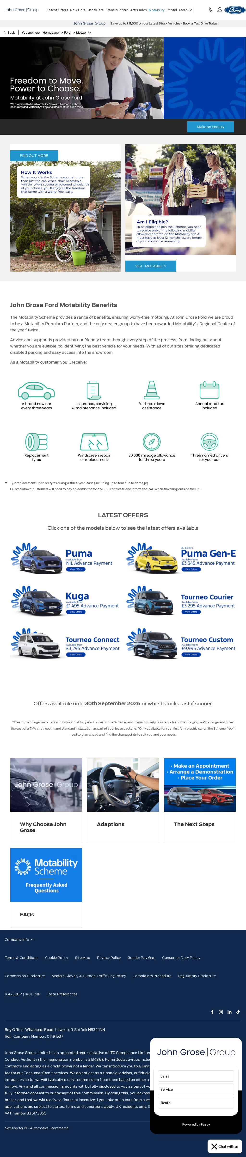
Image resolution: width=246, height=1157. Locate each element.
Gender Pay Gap (141, 958)
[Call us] (210, 10)
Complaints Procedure (152, 976)
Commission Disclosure (25, 976)
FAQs (27, 915)
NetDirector (14, 1128)
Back (11, 32)
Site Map (82, 958)
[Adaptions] (123, 785)
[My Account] (219, 10)
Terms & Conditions (21, 958)
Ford (67, 32)
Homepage (51, 32)
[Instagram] (221, 1012)
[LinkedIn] (230, 1012)
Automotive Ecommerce (49, 1128)
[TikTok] (238, 1012)
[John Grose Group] (21, 10)
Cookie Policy (56, 958)
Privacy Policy (109, 958)
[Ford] (235, 10)
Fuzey (205, 1124)
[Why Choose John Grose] (46, 785)
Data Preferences (63, 994)
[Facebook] (212, 1012)
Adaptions (110, 824)
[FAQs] (46, 875)
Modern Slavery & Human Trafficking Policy (89, 976)
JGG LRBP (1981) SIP (23, 994)
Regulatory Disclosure (197, 976)
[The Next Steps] (200, 785)
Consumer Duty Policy (181, 958)
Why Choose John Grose (43, 827)
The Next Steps (194, 824)
